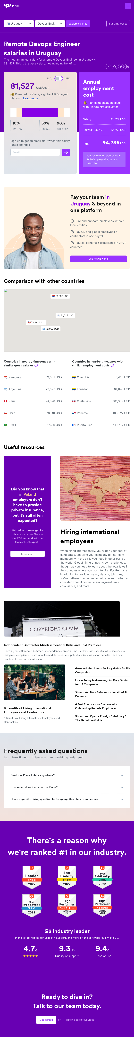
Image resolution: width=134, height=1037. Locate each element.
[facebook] (114, 66)
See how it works (99, 258)
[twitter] (121, 66)
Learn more (30, 98)
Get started (46, 1019)
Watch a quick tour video (80, 1019)
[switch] (58, 78)
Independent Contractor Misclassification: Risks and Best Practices (52, 645)
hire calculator (109, 106)
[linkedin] (127, 66)
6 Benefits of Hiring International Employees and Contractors (27, 710)
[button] (67, 316)
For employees (118, 23)
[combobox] (38, 24)
